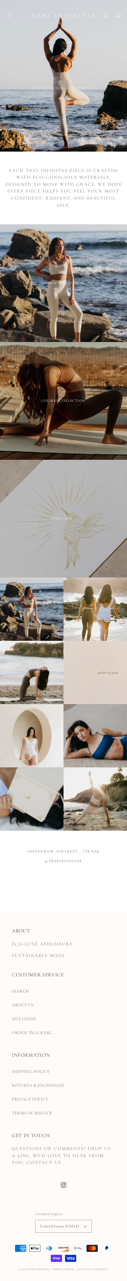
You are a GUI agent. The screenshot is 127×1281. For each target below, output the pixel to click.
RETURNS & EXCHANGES (38, 1085)
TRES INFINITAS (38, 1269)
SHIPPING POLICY (31, 1071)
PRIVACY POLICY (30, 1099)
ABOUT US (22, 1005)
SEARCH (20, 991)
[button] (5, 15)
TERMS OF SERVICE (32, 1113)
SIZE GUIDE (24, 1018)
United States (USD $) (59, 1226)
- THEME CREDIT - (63, 1269)
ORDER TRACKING (32, 1032)
